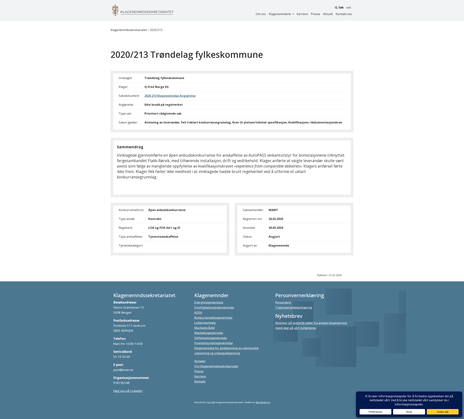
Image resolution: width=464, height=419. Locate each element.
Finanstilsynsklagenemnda (213, 343)
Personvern (283, 302)
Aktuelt (328, 14)
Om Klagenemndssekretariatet (216, 366)
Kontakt (199, 381)
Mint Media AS (263, 402)
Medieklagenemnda (208, 333)
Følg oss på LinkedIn (127, 391)
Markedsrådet (204, 328)
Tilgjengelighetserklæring (293, 307)
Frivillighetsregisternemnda (214, 307)
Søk (341, 7)
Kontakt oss (344, 14)
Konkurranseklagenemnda (213, 317)
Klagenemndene (280, 14)
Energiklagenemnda (208, 302)
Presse (315, 14)
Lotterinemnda (205, 323)
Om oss (261, 14)
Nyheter (200, 361)
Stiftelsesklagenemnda (210, 338)
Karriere (302, 14)
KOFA (198, 312)
